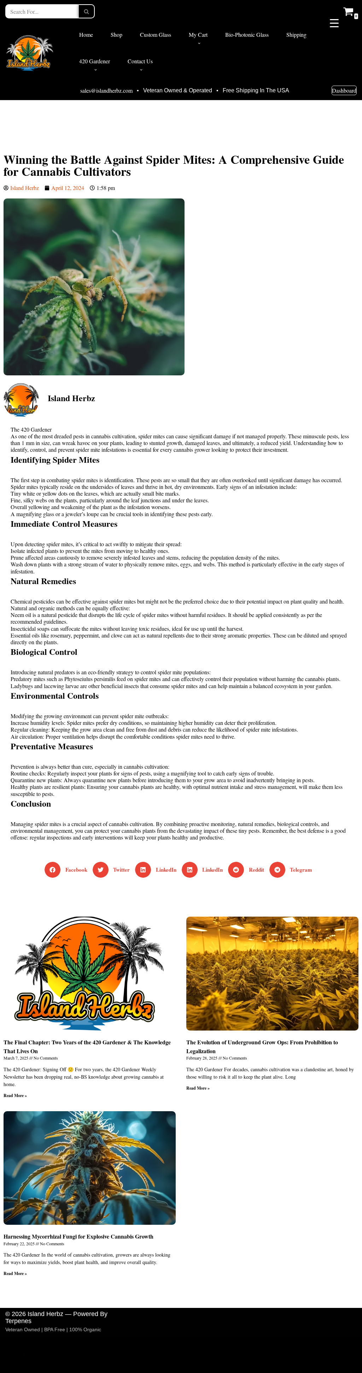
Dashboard (344, 90)
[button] (199, 43)
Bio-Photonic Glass (247, 34)
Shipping (296, 34)
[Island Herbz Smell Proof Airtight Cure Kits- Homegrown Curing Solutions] (30, 52)
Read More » (15, 1095)
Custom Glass (155, 34)
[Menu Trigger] (334, 22)
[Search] (87, 11)
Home (86, 34)
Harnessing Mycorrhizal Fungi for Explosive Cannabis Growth (78, 1236)
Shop (116, 34)
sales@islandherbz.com (106, 90)
